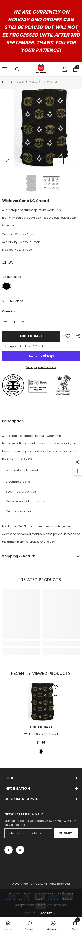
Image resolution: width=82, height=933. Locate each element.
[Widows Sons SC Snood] (41, 702)
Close (78, 31)
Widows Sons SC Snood (41, 734)
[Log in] (64, 69)
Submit (65, 833)
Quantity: (9, 311)
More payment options (41, 367)
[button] (67, 162)
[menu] (4, 69)
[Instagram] (20, 850)
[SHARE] (76, 336)
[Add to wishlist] (67, 336)
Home (5, 82)
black (41, 751)
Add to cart (31, 336)
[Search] (17, 69)
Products (19, 82)
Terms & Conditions (36, 346)
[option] (41, 128)
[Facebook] (8, 850)
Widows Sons (24, 234)
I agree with (16, 346)
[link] (21, 643)
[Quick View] (55, 695)
